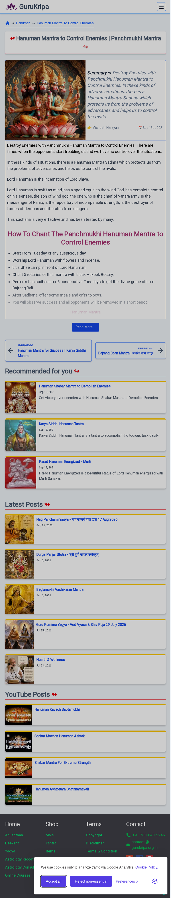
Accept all (53, 881)
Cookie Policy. (146, 867)
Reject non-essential (91, 881)
